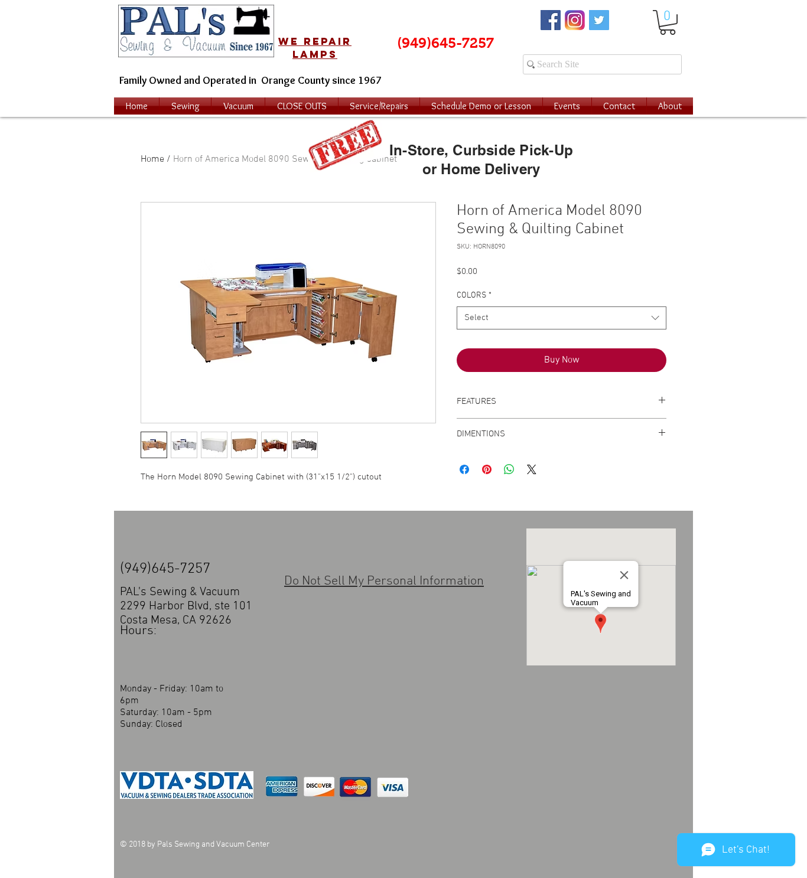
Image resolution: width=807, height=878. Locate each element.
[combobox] (561, 317)
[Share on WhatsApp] (509, 469)
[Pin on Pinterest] (487, 469)
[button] (667, 22)
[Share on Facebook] (464, 469)
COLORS (474, 296)
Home (152, 159)
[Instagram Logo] (575, 20)
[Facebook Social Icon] (551, 20)
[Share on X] (532, 469)
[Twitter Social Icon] (599, 20)
